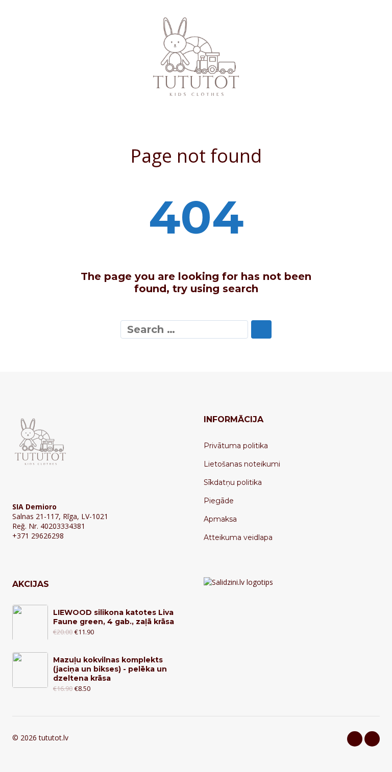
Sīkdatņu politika (233, 482)
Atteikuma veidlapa (238, 537)
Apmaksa (220, 519)
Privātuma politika (236, 445)
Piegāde (219, 500)
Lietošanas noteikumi (242, 464)
